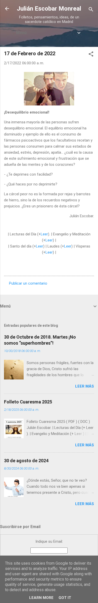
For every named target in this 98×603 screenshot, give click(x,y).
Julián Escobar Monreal (49, 8)
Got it (65, 597)
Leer (44, 234)
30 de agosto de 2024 (26, 460)
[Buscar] (91, 10)
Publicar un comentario (28, 283)
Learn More (41, 597)
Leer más (84, 386)
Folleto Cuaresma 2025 (28, 401)
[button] (91, 55)
